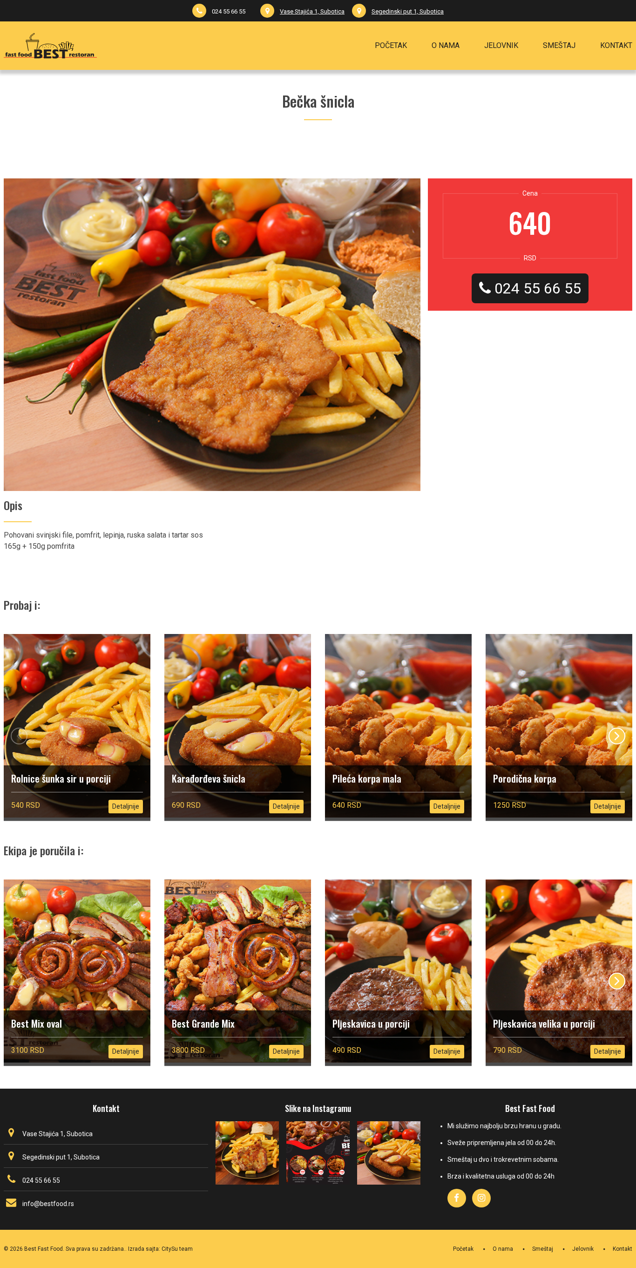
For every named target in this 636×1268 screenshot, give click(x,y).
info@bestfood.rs (48, 1203)
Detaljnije (125, 806)
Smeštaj (542, 1249)
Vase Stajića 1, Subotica (312, 11)
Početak (463, 1249)
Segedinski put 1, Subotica (408, 11)
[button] (617, 736)
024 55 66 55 (228, 11)
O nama (503, 1249)
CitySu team (177, 1249)
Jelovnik (583, 1249)
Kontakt (622, 1249)
